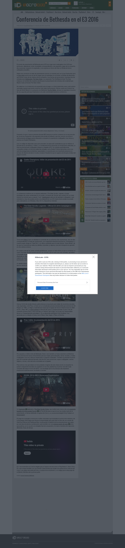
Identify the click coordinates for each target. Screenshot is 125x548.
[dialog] (62, 274)
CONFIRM (44, 288)
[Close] (94, 257)
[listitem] (62, 282)
